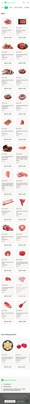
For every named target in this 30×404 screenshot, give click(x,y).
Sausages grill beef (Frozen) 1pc (22, 106)
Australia (4, 32)
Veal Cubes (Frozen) (6, 30)
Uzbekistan (18, 360)
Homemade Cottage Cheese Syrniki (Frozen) (7, 358)
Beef (6, 7)
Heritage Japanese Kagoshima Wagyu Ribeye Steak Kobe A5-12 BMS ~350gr (8, 185)
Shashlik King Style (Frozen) (22, 132)
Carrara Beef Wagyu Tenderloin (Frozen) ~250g (22, 263)
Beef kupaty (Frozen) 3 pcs (8, 132)
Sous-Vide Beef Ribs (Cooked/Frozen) (7, 157)
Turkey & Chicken (18, 7)
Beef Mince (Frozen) (21, 30)
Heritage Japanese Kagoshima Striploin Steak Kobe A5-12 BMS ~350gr (22, 158)
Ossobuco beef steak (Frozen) (8, 263)
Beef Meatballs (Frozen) (22, 54)
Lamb (10, 7)
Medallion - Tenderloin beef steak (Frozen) (22, 288)
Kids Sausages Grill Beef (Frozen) (7, 81)
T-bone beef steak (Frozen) (22, 212)
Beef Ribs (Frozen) (6, 211)
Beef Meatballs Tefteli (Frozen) (8, 55)
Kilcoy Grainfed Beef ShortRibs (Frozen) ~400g (22, 184)
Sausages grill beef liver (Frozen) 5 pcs (7, 106)
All (2, 7)
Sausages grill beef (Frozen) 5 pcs (22, 81)
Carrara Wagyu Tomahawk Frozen (22, 314)
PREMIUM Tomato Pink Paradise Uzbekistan (21, 358)
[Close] (28, 395)
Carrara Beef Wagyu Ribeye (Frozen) (8, 288)
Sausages (26, 7)
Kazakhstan (19, 32)
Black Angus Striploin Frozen (8, 314)
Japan (17, 160)
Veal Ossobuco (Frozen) (22, 236)
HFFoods (4, 360)
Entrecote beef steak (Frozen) (7, 237)
